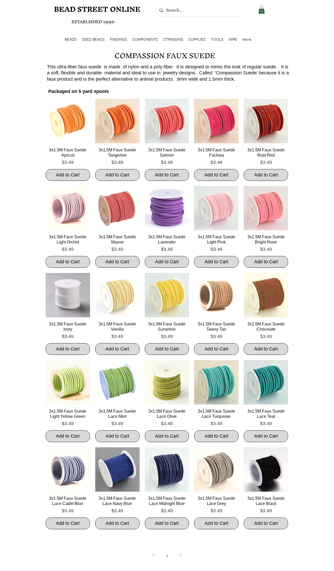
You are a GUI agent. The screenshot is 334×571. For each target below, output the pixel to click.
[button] (261, 10)
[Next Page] (180, 555)
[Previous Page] (153, 555)
